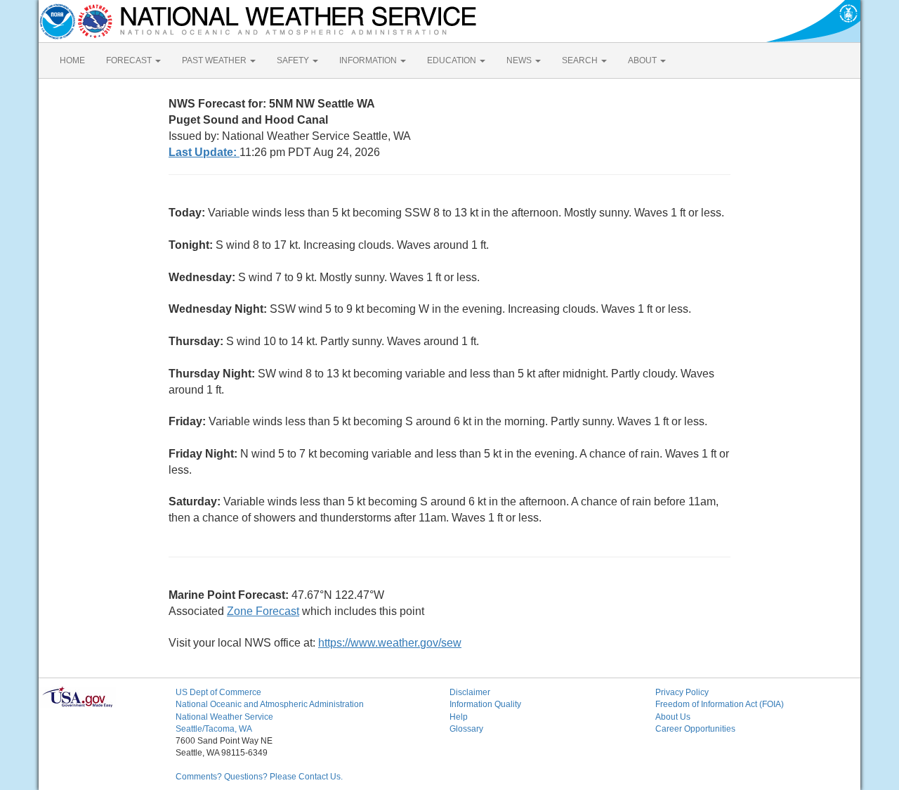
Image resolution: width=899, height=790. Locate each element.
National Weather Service (224, 717)
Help (459, 717)
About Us (672, 717)
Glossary (466, 729)
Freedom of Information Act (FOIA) (719, 704)
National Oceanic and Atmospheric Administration (270, 704)
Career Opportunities (695, 729)
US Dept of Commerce (218, 692)
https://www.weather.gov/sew (389, 643)
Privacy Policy (682, 692)
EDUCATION (452, 60)
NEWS (520, 60)
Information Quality (485, 704)
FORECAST (130, 60)
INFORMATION (369, 60)
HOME (72, 60)
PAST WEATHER (215, 60)
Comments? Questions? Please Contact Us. (259, 777)
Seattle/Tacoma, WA (214, 729)
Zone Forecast (263, 611)
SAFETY (294, 60)
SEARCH (581, 60)
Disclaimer (470, 692)
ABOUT (643, 60)
